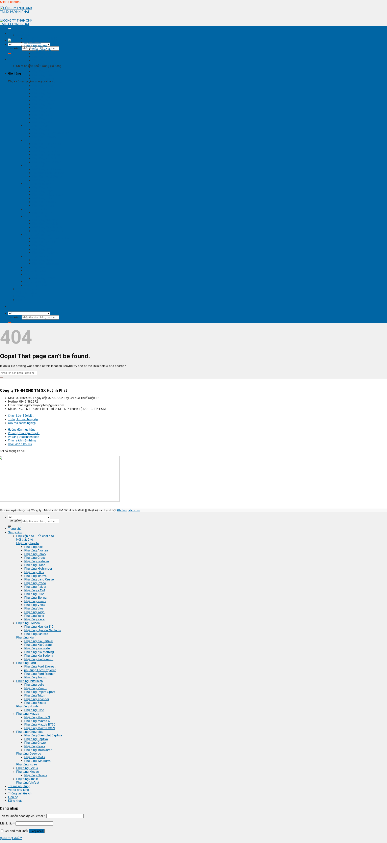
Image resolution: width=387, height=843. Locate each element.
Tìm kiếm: (14, 48)
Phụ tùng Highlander (46, 71)
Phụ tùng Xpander (44, 202)
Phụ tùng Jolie (42, 187)
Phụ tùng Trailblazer (46, 252)
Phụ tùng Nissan (35, 274)
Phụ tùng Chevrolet (37, 234)
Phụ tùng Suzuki (35, 281)
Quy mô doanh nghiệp (22, 423)
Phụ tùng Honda (35, 209)
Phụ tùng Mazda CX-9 (47, 231)
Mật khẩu (7, 823)
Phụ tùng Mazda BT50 (47, 227)
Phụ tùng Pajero (43, 191)
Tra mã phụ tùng (27, 289)
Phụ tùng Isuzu (34, 267)
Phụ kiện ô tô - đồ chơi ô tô (42, 38)
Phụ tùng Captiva (44, 242)
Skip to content (10, 2)
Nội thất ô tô (32, 42)
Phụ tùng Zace (42, 122)
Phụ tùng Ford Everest (47, 169)
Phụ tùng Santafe (44, 136)
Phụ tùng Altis (41, 49)
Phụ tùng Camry (43, 57)
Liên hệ (21, 300)
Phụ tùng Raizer (43, 89)
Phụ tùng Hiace (42, 68)
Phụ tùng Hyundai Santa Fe (50, 133)
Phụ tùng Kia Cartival (46, 144)
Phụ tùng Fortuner (44, 64)
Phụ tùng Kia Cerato (46, 147)
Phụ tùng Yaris (42, 118)
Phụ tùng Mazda (35, 216)
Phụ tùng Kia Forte (45, 151)
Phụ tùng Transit (43, 180)
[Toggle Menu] (9, 28)
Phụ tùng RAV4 (42, 93)
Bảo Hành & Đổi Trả (20, 444)
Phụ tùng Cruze (43, 245)
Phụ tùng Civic (42, 213)
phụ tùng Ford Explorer (48, 173)
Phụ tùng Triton (42, 198)
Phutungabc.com (128, 510)
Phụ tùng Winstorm (45, 263)
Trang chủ (23, 31)
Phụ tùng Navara (43, 278)
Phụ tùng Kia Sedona (46, 158)
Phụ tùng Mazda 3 (45, 220)
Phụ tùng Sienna (43, 100)
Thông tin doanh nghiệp (23, 419)
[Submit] (9, 53)
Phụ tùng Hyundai (36, 126)
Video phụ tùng (26, 292)
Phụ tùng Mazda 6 (45, 223)
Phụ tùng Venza (43, 104)
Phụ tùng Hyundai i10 (46, 129)
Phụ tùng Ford (34, 165)
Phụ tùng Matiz (42, 260)
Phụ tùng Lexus (35, 271)
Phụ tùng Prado (43, 86)
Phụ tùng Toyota (35, 46)
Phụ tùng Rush (42, 97)
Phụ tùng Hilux (42, 75)
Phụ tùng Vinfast (35, 285)
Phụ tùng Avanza (44, 53)
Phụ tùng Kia (33, 140)
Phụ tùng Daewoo (36, 256)
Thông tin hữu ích (28, 296)
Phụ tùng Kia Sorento (46, 162)
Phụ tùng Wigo (42, 115)
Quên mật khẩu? (11, 838)
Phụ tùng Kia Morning (47, 155)
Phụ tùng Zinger (43, 205)
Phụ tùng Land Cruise (47, 82)
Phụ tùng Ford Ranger (47, 176)
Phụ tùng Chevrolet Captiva (51, 238)
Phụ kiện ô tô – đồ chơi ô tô (35, 536)
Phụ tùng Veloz (43, 107)
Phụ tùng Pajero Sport (47, 194)
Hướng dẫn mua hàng (21, 429)
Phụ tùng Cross (43, 60)
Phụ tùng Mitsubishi (37, 184)
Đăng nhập (36, 831)
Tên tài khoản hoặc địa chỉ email (23, 816)
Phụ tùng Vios (42, 111)
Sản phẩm (23, 35)
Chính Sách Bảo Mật (20, 415)
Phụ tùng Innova (43, 78)
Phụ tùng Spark (42, 249)
